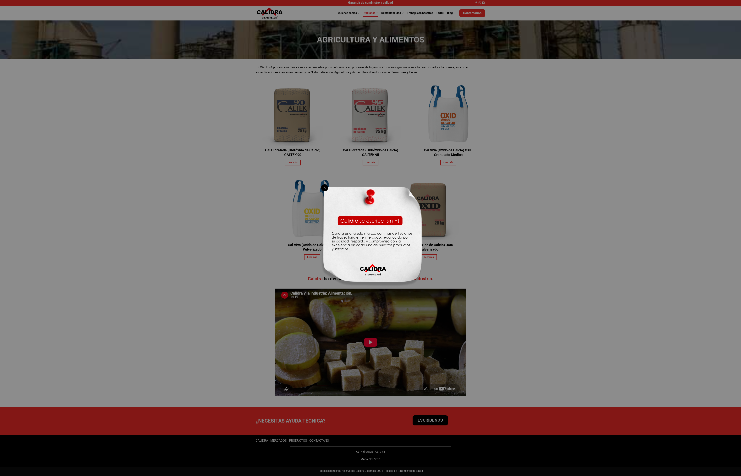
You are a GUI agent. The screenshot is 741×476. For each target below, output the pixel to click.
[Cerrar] (324, 187)
